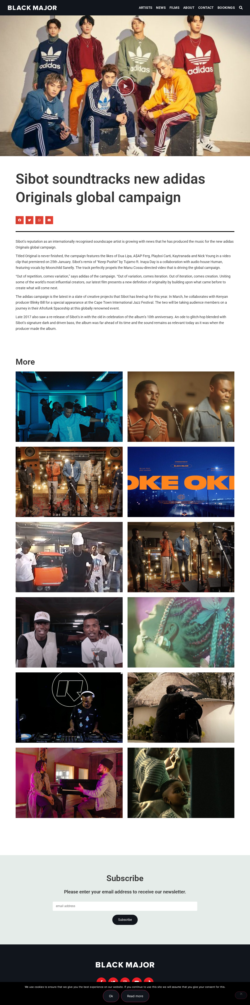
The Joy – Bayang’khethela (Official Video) (177, 418)
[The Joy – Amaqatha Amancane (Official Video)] (69, 482)
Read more (135, 996)
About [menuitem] (188, 8)
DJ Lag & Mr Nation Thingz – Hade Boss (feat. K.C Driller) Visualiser (68, 644)
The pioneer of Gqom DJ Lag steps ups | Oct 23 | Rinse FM (64, 719)
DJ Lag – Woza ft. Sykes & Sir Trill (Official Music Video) (68, 418)
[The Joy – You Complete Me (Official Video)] (181, 557)
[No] (241, 995)
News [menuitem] (161, 8)
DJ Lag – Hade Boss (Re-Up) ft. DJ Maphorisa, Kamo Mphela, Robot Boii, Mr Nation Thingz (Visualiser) (67, 557)
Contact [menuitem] (206, 8)
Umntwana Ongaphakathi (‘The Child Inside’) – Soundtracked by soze (177, 795)
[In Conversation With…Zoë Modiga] (181, 707)
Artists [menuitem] (145, 8)
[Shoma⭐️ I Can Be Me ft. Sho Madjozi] (181, 632)
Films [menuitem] (174, 8)
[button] (241, 7)
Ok (111, 996)
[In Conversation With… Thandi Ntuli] (69, 783)
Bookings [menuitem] (226, 8)
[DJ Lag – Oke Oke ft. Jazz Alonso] (181, 482)
